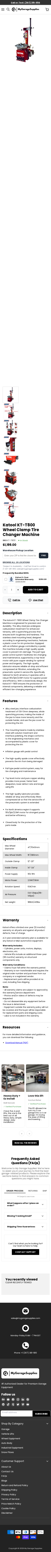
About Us (6, 1466)
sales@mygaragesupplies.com (25, 1318)
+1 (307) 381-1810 (29, 1352)
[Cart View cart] (47, 9)
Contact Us (7, 1471)
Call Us (16, 600)
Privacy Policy (8, 1494)
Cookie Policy (8, 1508)
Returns (33, 1191)
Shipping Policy (9, 1489)
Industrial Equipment (12, 1447)
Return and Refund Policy (14, 1485)
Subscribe (41, 1413)
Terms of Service (10, 1499)
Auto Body (6, 1443)
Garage (5, 1429)
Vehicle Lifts (7, 1433)
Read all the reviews (26, 1143)
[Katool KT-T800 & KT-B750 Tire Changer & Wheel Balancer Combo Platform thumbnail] (11, 494)
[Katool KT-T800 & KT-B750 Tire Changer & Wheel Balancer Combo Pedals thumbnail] (11, 461)
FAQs (4, 1476)
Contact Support (25, 1252)
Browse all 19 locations (16, 562)
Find (43, 555)
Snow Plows (7, 1452)
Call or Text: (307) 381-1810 (25, 2)
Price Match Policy (11, 1503)
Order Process (14, 1191)
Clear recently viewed (18, 1282)
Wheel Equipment (10, 1438)
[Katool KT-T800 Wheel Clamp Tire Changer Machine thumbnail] (10, 395)
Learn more (20, 581)
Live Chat (38, 600)
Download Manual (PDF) (16, 1042)
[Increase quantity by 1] (18, 589)
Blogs (4, 1480)
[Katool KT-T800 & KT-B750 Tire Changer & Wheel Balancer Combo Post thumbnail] (11, 444)
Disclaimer (7, 1513)
